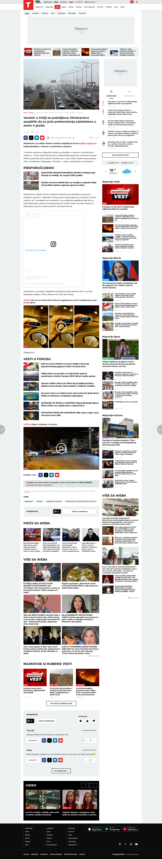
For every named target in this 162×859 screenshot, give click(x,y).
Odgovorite (33, 740)
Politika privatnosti (70, 854)
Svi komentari (61, 771)
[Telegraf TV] (136, 844)
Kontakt (82, 854)
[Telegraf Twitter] (125, 844)
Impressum (44, 854)
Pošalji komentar (80, 511)
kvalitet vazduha (87, 143)
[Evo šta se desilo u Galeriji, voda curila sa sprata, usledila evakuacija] (43, 799)
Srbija (31, 112)
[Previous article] (2, 430)
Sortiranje (82, 716)
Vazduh (40, 501)
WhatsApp (31, 485)
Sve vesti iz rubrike (61, 703)
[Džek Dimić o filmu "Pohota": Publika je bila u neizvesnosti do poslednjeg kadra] (107, 484)
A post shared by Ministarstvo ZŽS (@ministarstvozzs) (45, 284)
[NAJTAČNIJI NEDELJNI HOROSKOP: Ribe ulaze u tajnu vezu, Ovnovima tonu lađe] (31, 415)
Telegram (47, 485)
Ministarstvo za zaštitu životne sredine (81, 501)
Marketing (34, 854)
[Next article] (159, 430)
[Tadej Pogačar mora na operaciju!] (107, 405)
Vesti (25, 112)
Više (122, 7)
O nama (26, 854)
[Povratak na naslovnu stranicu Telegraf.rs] (28, 5)
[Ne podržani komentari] (94, 721)
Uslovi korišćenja (56, 854)
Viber (39, 485)
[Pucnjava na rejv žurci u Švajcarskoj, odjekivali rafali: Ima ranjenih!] (28, 52)
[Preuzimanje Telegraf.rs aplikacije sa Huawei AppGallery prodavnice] (130, 829)
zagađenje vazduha (54, 501)
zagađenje (29, 501)
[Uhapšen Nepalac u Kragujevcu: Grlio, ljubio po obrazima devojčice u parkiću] (79, 799)
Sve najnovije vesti (120, 155)
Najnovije (111, 181)
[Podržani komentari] (87, 721)
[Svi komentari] (80, 721)
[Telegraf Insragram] (131, 844)
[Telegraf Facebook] (120, 844)
